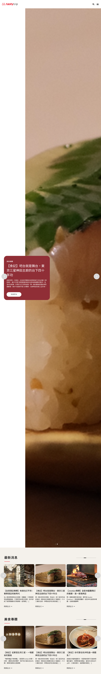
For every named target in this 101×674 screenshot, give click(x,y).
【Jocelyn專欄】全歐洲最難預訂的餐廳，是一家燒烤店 (49, 592)
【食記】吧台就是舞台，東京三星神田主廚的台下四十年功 (19, 592)
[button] (93, 4)
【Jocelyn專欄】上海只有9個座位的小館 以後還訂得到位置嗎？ (82, 592)
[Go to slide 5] (87, 619)
